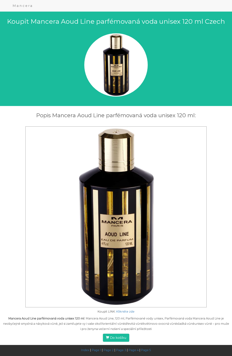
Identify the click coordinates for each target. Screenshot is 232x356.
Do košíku (117, 338)
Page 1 (96, 350)
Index (85, 350)
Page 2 (108, 350)
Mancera (23, 6)
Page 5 (146, 350)
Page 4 (134, 350)
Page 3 (121, 350)
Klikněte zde (125, 311)
